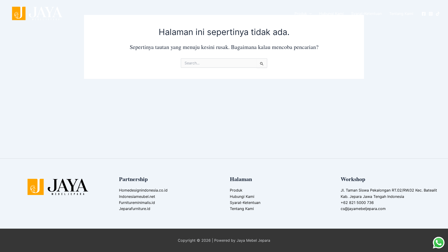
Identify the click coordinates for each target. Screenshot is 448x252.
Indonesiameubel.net (137, 196)
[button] (309, 13)
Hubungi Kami (331, 13)
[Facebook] (424, 14)
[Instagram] (431, 14)
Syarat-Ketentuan (366, 13)
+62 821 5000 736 (357, 202)
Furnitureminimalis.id (137, 202)
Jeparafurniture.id (134, 208)
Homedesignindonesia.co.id (143, 190)
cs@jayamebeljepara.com (363, 208)
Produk (300, 13)
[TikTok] (438, 14)
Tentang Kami (401, 13)
